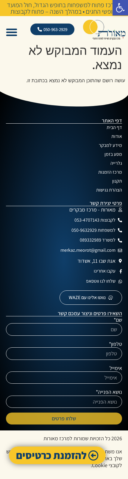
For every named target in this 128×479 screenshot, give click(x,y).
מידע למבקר (110, 145)
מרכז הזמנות (110, 172)
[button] (120, 7)
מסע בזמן (113, 154)
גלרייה (116, 163)
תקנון (117, 181)
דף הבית (114, 127)
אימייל (116, 368)
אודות (116, 136)
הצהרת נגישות (109, 190)
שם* (118, 319)
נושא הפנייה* (109, 391)
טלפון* (115, 343)
